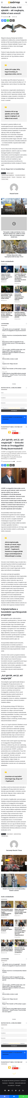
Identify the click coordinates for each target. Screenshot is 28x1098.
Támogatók (17, 1085)
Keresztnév (3, 402)
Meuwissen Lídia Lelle (6, 177)
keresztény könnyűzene (20, 175)
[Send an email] (9, 16)
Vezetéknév (3, 397)
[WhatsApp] (8, 20)
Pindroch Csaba (5, 179)
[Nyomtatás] (13, 20)
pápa (24, 177)
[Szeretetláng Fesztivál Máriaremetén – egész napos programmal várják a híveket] (7, 289)
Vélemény (8, 205)
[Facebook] (2, 20)
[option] (14, 206)
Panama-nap (19, 177)
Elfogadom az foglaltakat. (14, 408)
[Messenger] (5, 20)
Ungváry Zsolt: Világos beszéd (13, 210)
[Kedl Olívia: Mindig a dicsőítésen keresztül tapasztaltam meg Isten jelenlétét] (21, 307)
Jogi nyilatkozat (11, 1085)
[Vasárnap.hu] (14, 2)
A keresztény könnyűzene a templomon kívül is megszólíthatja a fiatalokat (19, 296)
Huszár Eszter (6, 16)
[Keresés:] (26, 3)
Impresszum (5, 1083)
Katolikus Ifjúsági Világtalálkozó (8, 175)
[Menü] (2, 3)
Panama (13, 177)
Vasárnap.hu (23, 1080)
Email (2, 392)
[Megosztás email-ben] (11, 20)
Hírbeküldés (11, 1083)
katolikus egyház (10, 173)
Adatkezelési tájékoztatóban (14, 408)
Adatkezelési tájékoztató (20, 1083)
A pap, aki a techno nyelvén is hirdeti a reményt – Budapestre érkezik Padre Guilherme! (6, 276)
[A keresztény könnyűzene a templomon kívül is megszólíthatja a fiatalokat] (21, 289)
